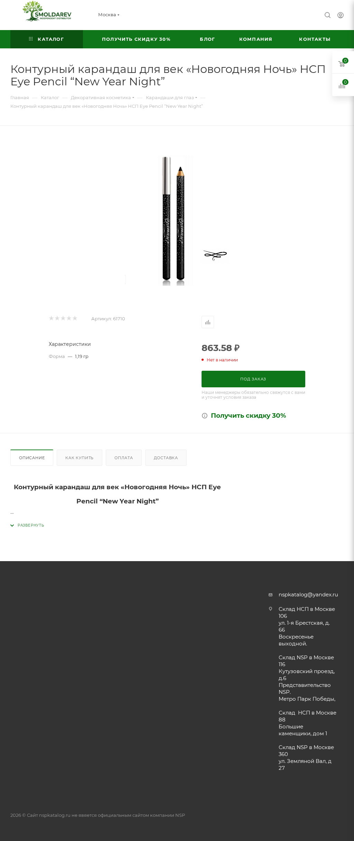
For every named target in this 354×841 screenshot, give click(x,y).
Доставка (166, 457)
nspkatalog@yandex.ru (308, 594)
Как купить (79, 457)
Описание (32, 457)
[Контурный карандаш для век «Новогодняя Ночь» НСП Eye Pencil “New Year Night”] (177, 220)
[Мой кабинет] (340, 16)
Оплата (123, 457)
